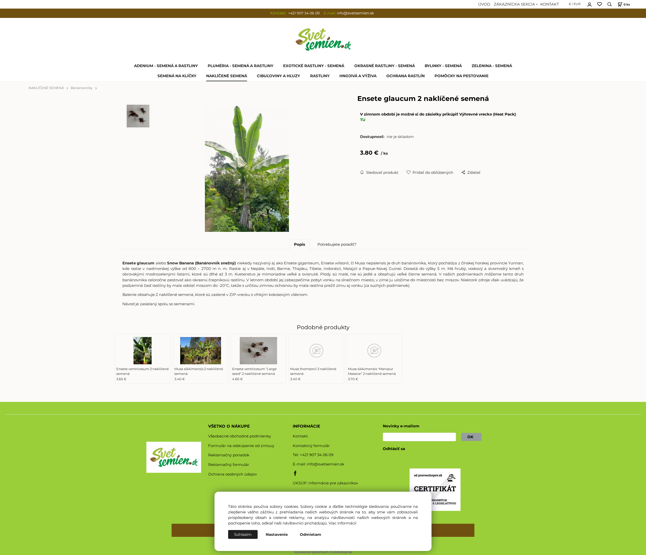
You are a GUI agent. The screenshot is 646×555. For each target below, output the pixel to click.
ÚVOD (484, 4)
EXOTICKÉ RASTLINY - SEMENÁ (313, 66)
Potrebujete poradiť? (337, 244)
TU (362, 120)
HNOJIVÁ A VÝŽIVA (357, 76)
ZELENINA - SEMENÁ (492, 66)
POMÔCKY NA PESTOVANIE (462, 76)
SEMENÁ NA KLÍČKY (176, 76)
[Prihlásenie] (589, 4)
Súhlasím (243, 534)
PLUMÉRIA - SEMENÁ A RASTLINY (240, 66)
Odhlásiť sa (394, 449)
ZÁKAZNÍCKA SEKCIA (514, 4)
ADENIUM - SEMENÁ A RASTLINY (166, 66)
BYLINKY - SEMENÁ (443, 66)
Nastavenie (277, 534)
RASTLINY (320, 76)
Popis (299, 244)
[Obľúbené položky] (599, 4)
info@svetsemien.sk (325, 464)
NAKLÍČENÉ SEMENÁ (226, 76)
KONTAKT (549, 4)
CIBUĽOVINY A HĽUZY (278, 76)
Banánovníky (82, 88)
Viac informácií (342, 523)
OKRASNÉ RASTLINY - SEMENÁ (384, 66)
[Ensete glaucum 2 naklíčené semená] (246, 168)
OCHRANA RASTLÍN (405, 76)
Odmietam (310, 534)
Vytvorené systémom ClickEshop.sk (323, 552)
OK (471, 437)
